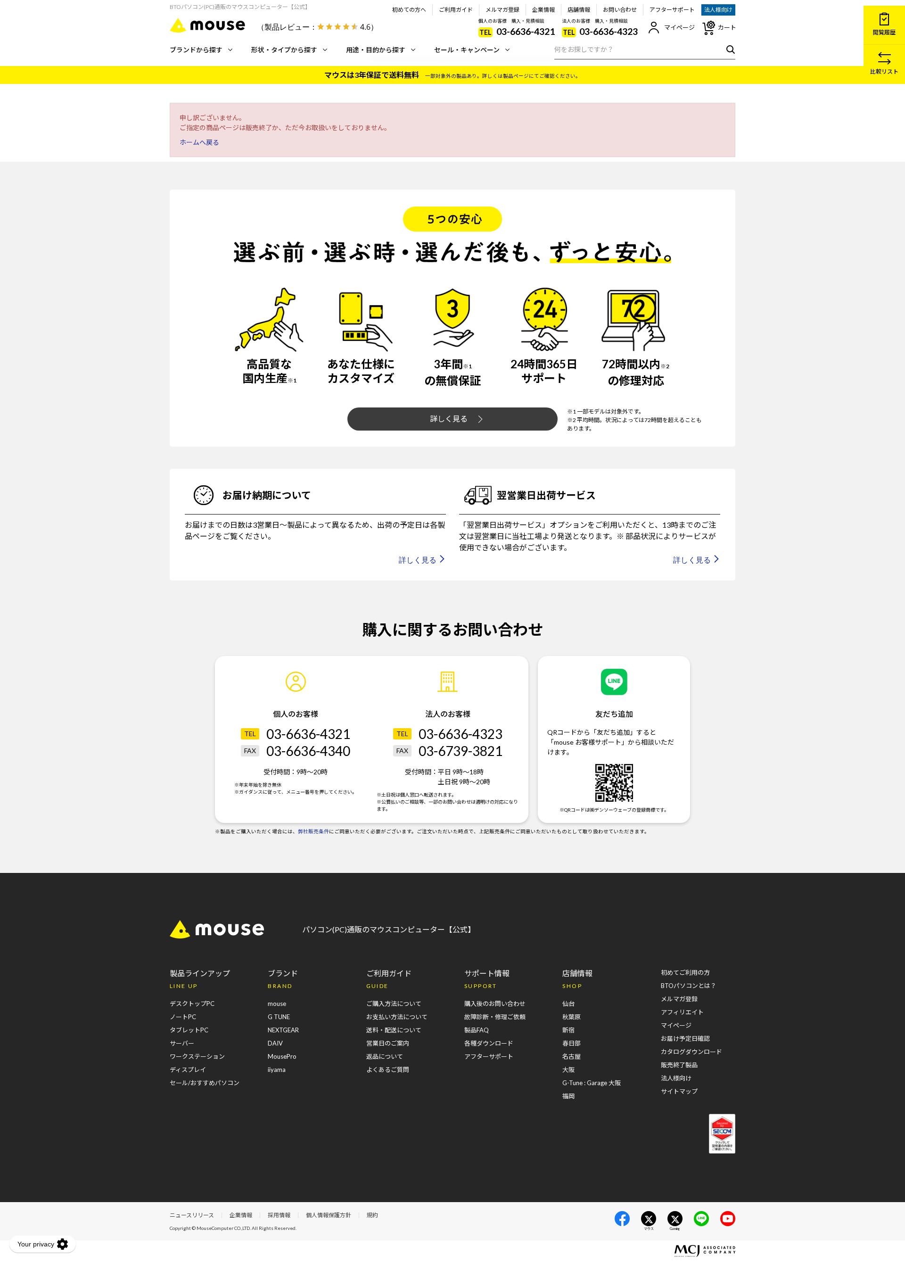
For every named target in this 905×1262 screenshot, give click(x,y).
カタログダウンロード (691, 1051)
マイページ (679, 27)
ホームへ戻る (199, 142)
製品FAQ (476, 1030)
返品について (384, 1056)
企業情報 (543, 9)
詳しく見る (449, 418)
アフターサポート (672, 9)
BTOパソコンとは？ (688, 985)
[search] (728, 49)
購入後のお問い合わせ (495, 1003)
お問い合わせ (620, 9)
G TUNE (279, 1017)
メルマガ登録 (502, 9)
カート (727, 27)
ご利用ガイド (456, 9)
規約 (372, 1215)
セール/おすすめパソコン (204, 1083)
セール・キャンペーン (467, 50)
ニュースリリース (192, 1215)
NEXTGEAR (283, 1030)
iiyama (277, 1069)
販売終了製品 (679, 1065)
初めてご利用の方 (685, 972)
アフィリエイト (682, 1012)
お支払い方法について (397, 1017)
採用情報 (279, 1215)
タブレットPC (189, 1030)
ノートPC (183, 1017)
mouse (277, 1003)
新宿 (568, 1030)
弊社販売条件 (313, 831)
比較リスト (884, 71)
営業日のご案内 (387, 1043)
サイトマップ (679, 1091)
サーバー (182, 1043)
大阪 (568, 1069)
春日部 (571, 1043)
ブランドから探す (196, 50)
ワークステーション (197, 1056)
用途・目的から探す (375, 50)
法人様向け (718, 9)
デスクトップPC (192, 1003)
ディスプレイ (188, 1069)
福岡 (568, 1096)
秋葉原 (571, 1017)
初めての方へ (409, 9)
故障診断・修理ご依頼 (495, 1017)
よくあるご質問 (387, 1069)
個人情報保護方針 (328, 1215)
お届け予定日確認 (685, 1038)
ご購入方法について (393, 1003)
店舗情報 (579, 9)
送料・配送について (393, 1030)
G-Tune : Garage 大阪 (591, 1083)
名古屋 (571, 1056)
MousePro (282, 1056)
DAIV (275, 1043)
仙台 (568, 1003)
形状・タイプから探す (284, 50)
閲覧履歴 (884, 32)
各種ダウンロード (488, 1043)
